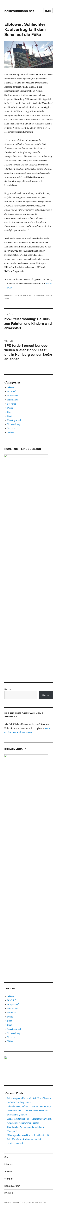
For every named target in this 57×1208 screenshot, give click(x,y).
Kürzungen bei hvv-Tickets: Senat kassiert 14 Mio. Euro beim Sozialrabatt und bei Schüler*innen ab (28, 1139)
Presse (49, 295)
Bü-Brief (11, 391)
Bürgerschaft (39, 295)
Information (12, 399)
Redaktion (8, 295)
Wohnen (11, 432)
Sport (9, 411)
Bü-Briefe (9, 1193)
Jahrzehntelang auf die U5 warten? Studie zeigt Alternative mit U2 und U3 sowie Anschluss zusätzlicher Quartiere (29, 1110)
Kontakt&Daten (12, 1186)
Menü (48, 10)
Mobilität (11, 403)
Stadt (6, 298)
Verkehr (11, 428)
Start (6, 1157)
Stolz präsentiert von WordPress (33, 1202)
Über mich (9, 1164)
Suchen (7, 689)
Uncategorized (14, 420)
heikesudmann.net (19, 10)
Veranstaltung (13, 424)
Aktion (10, 387)
